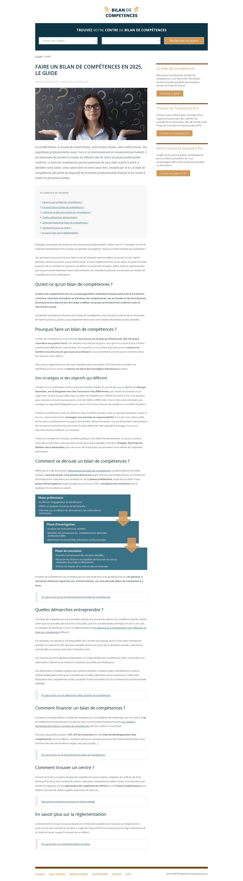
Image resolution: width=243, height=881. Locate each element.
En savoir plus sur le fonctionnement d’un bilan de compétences (75, 597)
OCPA (128, 873)
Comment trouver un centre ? (56, 227)
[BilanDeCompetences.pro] (121, 11)
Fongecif (116, 873)
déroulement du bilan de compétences (89, 470)
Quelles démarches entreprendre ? (60, 217)
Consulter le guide (170, 93)
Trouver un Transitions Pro (174, 133)
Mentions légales (79, 873)
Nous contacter (57, 873)
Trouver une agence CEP (173, 173)
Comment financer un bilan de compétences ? (65, 222)
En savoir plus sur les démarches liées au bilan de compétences (76, 695)
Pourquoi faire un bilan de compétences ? (63, 207)
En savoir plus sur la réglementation (60, 232)
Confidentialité (100, 873)
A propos (40, 873)
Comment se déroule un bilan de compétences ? (66, 212)
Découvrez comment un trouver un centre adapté (68, 801)
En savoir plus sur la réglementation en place (65, 844)
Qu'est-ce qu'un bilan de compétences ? (62, 202)
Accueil (38, 56)
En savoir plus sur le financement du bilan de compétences (73, 754)
